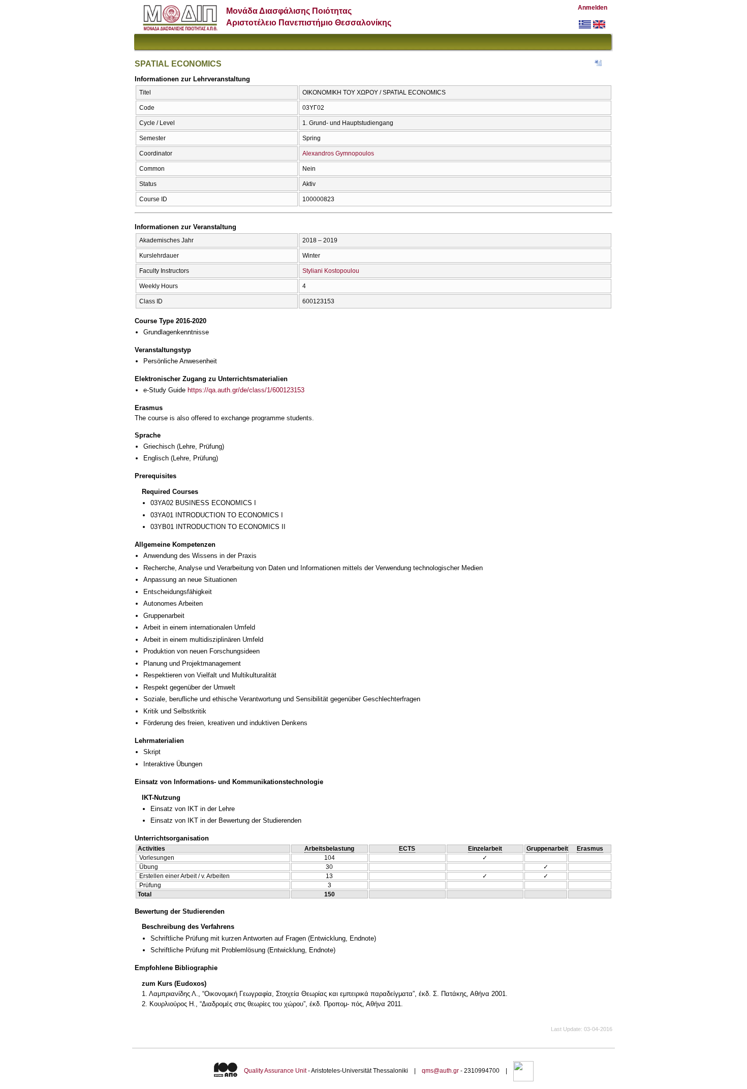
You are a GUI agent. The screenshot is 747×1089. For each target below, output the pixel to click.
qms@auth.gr (440, 1070)
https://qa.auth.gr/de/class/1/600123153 (246, 390)
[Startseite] (180, 28)
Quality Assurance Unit (275, 1070)
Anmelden (592, 7)
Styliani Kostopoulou (330, 270)
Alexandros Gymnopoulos (338, 153)
